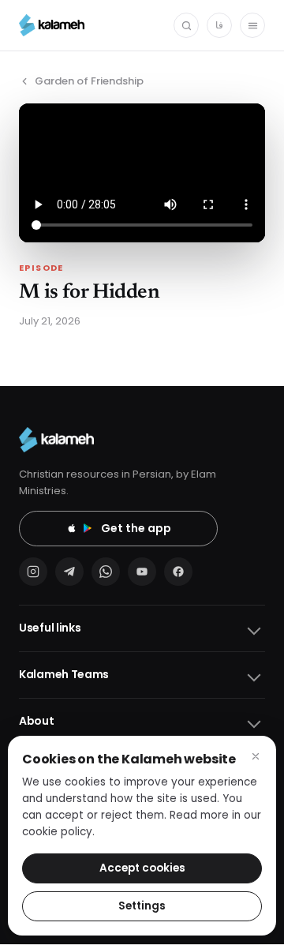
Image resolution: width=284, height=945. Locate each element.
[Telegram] (69, 571)
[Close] (256, 756)
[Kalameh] (51, 25)
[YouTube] (142, 571)
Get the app (136, 528)
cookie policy (57, 831)
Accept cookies (142, 868)
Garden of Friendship (89, 80)
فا (219, 25)
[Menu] (252, 25)
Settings (142, 905)
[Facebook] (178, 571)
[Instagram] (33, 571)
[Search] (186, 25)
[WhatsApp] (106, 571)
